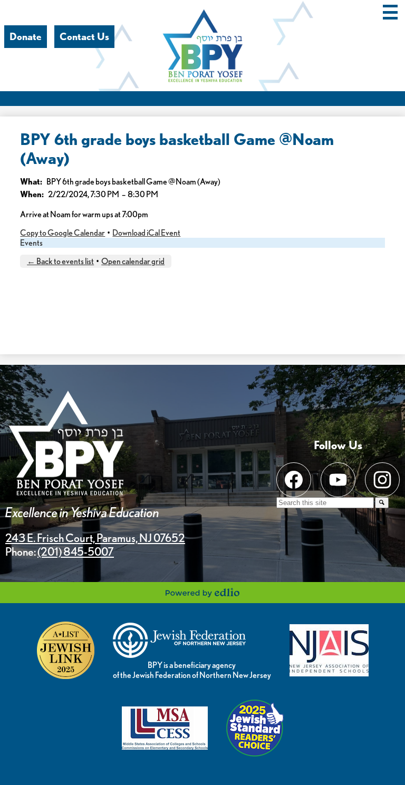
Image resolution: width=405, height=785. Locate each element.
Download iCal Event (146, 233)
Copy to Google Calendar (62, 233)
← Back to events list (60, 261)
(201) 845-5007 (75, 551)
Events (31, 243)
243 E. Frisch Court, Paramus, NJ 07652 (95, 538)
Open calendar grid (133, 261)
